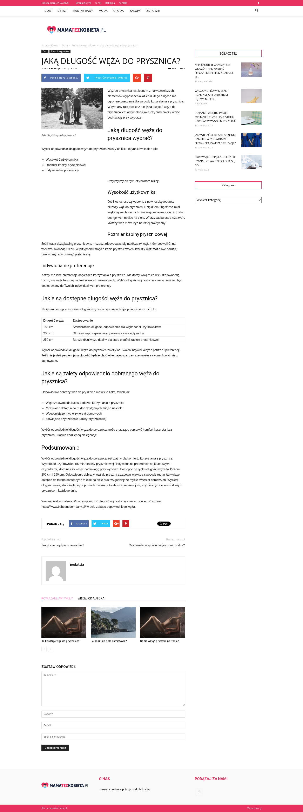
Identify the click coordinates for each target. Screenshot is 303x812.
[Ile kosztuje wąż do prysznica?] (63, 622)
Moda (103, 11)
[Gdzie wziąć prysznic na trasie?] (162, 622)
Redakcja (54, 68)
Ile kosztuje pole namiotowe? (109, 641)
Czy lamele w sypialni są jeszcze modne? (157, 545)
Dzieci (62, 11)
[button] (257, 11)
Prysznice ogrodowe (60, 51)
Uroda (118, 11)
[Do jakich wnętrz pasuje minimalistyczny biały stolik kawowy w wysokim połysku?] (251, 118)
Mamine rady (82, 11)
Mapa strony (254, 808)
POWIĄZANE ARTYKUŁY (57, 598)
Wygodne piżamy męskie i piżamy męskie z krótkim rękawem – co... (212, 95)
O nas (98, 2)
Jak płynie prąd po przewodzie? (62, 545)
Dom (48, 11)
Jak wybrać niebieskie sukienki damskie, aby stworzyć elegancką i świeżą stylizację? (215, 139)
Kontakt (123, 2)
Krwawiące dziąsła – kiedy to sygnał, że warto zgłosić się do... (215, 161)
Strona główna (83, 2)
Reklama (110, 2)
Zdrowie (153, 11)
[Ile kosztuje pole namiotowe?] (113, 622)
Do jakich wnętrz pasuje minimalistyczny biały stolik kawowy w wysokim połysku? (215, 117)
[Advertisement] (187, 30)
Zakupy (135, 11)
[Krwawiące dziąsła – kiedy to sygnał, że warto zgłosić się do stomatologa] (251, 162)
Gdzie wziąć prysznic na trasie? (159, 641)
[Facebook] (258, 3)
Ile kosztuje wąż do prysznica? (60, 641)
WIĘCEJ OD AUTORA (91, 598)
